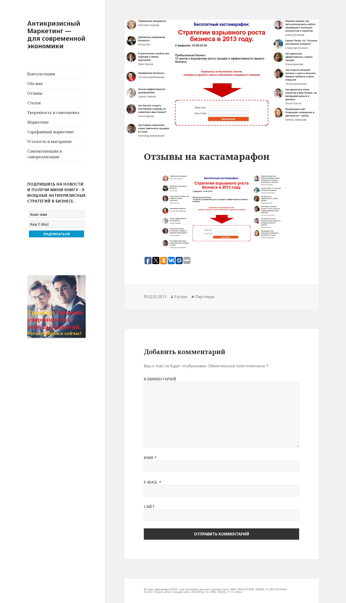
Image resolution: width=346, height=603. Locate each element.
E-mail (152, 482)
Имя (150, 457)
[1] (31, 334)
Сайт (149, 506)
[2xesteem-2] (56, 306)
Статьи (34, 102)
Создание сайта (181, 592)
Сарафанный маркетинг (50, 131)
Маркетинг (38, 122)
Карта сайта (162, 592)
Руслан (180, 296)
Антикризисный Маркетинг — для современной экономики (56, 34)
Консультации (41, 74)
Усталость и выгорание (49, 141)
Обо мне (35, 83)
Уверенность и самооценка (53, 112)
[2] (35, 334)
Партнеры (205, 296)
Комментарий (160, 379)
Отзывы (34, 93)
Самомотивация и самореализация (44, 154)
